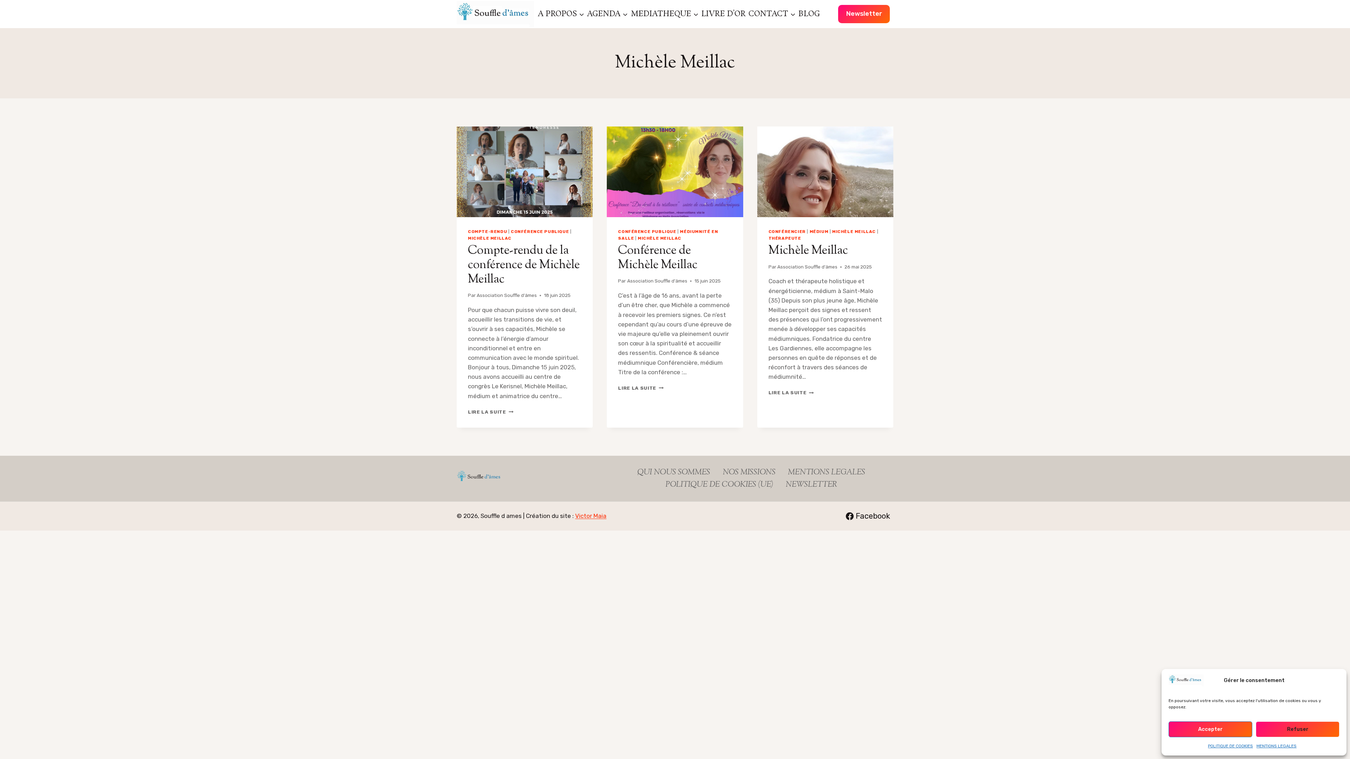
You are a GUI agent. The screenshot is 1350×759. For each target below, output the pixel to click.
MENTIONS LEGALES (1276, 746)
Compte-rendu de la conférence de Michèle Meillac (524, 265)
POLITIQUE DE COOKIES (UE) (719, 485)
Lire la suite (490, 412)
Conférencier (787, 231)
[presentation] (525, 171)
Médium (819, 231)
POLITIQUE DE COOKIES (1230, 746)
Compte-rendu (487, 231)
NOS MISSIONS (749, 472)
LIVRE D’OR (723, 14)
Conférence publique (540, 231)
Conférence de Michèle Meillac (658, 258)
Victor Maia (590, 515)
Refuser (1298, 729)
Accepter (1210, 729)
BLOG (809, 14)
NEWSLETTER (811, 485)
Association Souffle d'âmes (507, 295)
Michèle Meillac (490, 238)
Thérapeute (785, 238)
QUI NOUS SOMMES (673, 472)
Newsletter (864, 14)
